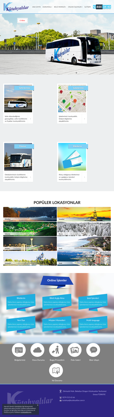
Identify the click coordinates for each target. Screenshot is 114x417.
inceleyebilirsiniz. (26, 412)
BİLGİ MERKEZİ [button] (59, 7)
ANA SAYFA (36, 7)
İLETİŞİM (87, 7)
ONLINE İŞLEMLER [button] (74, 7)
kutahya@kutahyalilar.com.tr (73, 400)
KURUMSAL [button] (47, 7)
